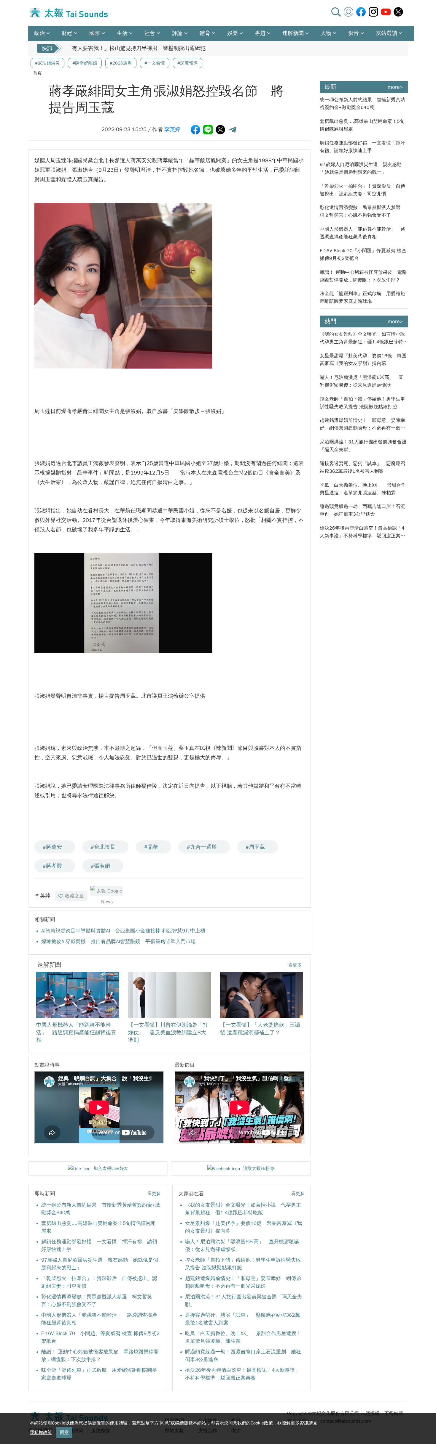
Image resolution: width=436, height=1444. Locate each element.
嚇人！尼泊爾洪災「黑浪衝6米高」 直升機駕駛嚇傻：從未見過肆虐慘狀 (361, 381)
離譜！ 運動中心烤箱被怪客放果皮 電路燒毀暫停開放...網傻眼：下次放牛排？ (363, 276)
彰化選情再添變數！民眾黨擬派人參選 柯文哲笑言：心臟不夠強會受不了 (362, 211)
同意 (64, 1432)
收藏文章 (74, 896)
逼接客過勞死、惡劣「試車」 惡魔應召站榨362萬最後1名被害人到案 (362, 467)
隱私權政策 (41, 1432)
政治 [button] (39, 33)
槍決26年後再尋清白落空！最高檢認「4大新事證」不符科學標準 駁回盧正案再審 (362, 532)
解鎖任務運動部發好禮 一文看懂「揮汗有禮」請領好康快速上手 (362, 147)
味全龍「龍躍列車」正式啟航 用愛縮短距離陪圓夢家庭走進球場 (362, 297)
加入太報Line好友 (110, 1168)
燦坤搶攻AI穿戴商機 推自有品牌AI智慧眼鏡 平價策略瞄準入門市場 (118, 941)
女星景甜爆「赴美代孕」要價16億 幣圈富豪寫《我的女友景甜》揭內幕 (363, 359)
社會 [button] (149, 33)
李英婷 (172, 129)
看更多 (295, 965)
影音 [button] (353, 33)
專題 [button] (260, 33)
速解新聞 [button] (293, 33)
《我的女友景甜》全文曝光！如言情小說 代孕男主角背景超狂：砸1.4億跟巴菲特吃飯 (364, 338)
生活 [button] (122, 33)
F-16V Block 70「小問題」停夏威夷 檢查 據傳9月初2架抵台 (363, 254)
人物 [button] (326, 33)
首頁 (37, 73)
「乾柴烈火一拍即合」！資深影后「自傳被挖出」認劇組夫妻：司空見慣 (362, 190)
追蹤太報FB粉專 (258, 1168)
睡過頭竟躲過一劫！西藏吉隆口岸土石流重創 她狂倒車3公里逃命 (362, 510)
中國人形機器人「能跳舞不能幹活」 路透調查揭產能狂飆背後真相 (362, 233)
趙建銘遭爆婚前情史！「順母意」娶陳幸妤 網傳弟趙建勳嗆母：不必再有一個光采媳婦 (362, 424)
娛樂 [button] (232, 33)
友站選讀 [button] (386, 33)
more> (395, 87)
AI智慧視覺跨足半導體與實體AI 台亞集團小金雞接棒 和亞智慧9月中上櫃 (123, 931)
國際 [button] (94, 33)
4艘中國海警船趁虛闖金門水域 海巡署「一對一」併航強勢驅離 (141, 48)
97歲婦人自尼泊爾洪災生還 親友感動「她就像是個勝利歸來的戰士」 (361, 168)
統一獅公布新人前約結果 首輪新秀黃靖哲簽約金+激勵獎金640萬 (362, 103)
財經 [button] (67, 33)
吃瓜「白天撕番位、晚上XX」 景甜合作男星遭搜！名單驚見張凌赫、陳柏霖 (363, 489)
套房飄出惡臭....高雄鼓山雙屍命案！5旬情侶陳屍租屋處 (362, 125)
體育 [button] (205, 33)
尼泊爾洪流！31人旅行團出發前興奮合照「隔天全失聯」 (363, 446)
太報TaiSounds (69, 13)
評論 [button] (177, 33)
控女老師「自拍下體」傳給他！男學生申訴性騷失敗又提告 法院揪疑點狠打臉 (362, 403)
